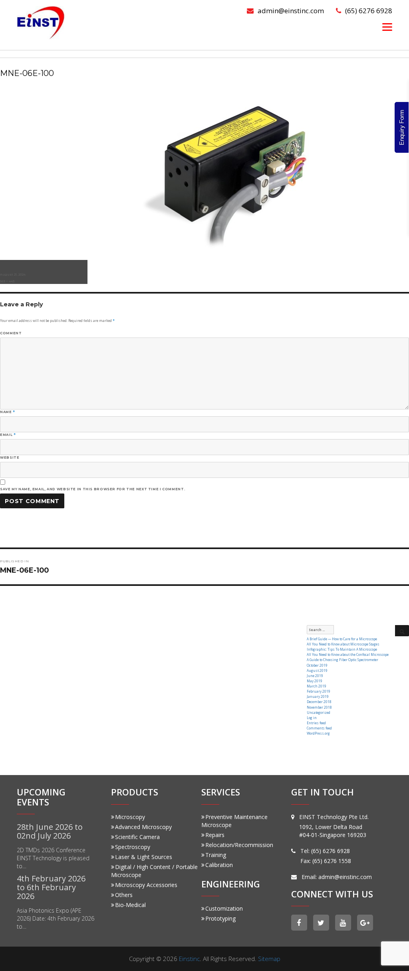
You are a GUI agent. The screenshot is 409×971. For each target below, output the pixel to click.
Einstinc (189, 959)
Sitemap (269, 959)
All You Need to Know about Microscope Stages (343, 644)
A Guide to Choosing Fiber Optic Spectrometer (342, 659)
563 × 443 (7, 281)
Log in (312, 717)
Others (124, 895)
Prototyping (220, 918)
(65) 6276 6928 (368, 10)
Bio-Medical (130, 905)
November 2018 (319, 707)
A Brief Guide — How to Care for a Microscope (342, 639)
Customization (224, 908)
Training (215, 855)
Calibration (219, 865)
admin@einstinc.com (291, 10)
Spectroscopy (132, 847)
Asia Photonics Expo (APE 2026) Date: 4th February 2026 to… (55, 918)
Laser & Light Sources (143, 857)
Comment (11, 333)
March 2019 (316, 686)
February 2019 (318, 691)
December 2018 (319, 701)
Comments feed (319, 728)
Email (8, 435)
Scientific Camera (137, 837)
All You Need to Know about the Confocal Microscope (348, 654)
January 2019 (318, 696)
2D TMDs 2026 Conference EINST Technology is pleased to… (53, 858)
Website (9, 458)
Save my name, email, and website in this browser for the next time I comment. (92, 489)
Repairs (214, 835)
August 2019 (317, 670)
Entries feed (316, 723)
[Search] (402, 630)
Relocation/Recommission (239, 845)
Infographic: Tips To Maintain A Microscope (342, 649)
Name (7, 412)
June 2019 (315, 675)
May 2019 (314, 681)
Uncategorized (318, 712)
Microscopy (130, 817)
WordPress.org (318, 733)
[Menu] (387, 26)
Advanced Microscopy (143, 827)
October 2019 (317, 665)
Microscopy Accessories (146, 885)
